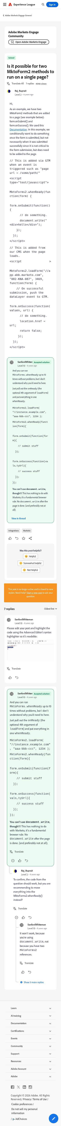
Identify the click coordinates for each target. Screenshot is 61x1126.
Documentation (18, 129)
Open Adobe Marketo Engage (30, 42)
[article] (30, 649)
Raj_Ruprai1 (20, 90)
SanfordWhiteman (27, 361)
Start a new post (34, 592)
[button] (18, 83)
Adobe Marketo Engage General (18, 15)
